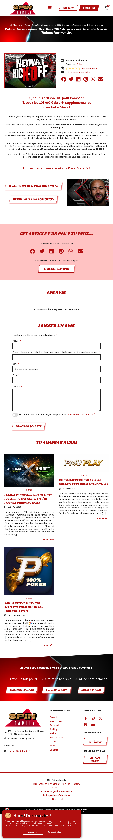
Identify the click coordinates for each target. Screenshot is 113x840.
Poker (27, 25)
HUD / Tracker (57, 737)
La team (54, 741)
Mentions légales (56, 799)
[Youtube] (93, 725)
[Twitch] (85, 725)
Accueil (53, 716)
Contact (54, 749)
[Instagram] (93, 718)
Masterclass (56, 721)
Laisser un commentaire (78, 72)
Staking (54, 729)
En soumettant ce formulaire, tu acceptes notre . (57, 414)
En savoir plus (54, 832)
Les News (18, 25)
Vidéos (53, 733)
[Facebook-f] (85, 718)
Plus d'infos (48, 539)
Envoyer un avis (28, 426)
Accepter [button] (33, 831)
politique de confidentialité (81, 414)
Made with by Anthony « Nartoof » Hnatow (56, 783)
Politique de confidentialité (56, 795)
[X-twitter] (100, 718)
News (52, 745)
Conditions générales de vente (56, 791)
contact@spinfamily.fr (19, 751)
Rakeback (54, 725)
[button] (49, 8)
